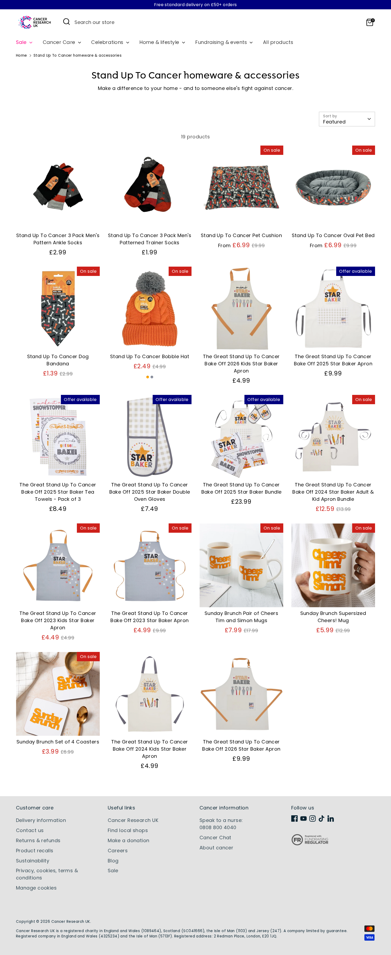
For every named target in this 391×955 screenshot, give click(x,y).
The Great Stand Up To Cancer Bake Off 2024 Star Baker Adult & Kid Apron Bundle (333, 491)
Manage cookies (36, 887)
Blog (113, 860)
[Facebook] (294, 818)
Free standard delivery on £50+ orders (195, 5)
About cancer (216, 847)
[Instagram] (312, 818)
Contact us (30, 830)
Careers (118, 850)
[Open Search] (66, 21)
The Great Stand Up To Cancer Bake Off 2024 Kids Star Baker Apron (149, 748)
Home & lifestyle (160, 42)
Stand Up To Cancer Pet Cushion (241, 235)
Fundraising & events (221, 42)
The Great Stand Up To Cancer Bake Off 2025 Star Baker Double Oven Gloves (149, 491)
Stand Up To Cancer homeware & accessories (78, 55)
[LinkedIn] (330, 818)
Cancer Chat (215, 837)
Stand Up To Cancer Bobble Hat (149, 356)
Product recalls (34, 850)
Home (21, 55)
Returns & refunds (38, 840)
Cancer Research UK (133, 820)
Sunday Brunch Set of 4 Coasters (57, 741)
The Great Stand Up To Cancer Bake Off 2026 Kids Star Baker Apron (241, 363)
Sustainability (32, 860)
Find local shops (128, 830)
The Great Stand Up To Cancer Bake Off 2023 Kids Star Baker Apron (57, 620)
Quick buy (58, 220)
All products (278, 42)
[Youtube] (303, 818)
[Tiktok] (321, 818)
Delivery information (41, 820)
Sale (22, 42)
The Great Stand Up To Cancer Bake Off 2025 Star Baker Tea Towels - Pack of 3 (57, 491)
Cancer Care (60, 42)
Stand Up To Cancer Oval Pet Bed (333, 235)
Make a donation (128, 840)
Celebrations (108, 42)
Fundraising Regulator (309, 844)
